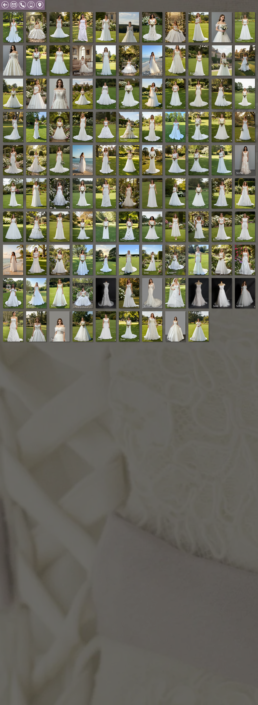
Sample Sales (48, 3)
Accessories (69, 3)
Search (86, 3)
